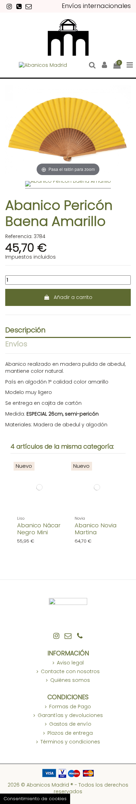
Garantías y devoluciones (70, 715)
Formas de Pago (70, 706)
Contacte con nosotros (70, 671)
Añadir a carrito (73, 297)
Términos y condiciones (70, 742)
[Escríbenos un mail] (29, 6)
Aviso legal (70, 663)
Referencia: (18, 236)
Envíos (16, 344)
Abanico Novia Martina (95, 528)
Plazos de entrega (70, 733)
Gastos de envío (70, 724)
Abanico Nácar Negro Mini (39, 528)
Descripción (25, 330)
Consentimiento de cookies (35, 798)
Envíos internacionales (96, 5)
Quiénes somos (70, 680)
